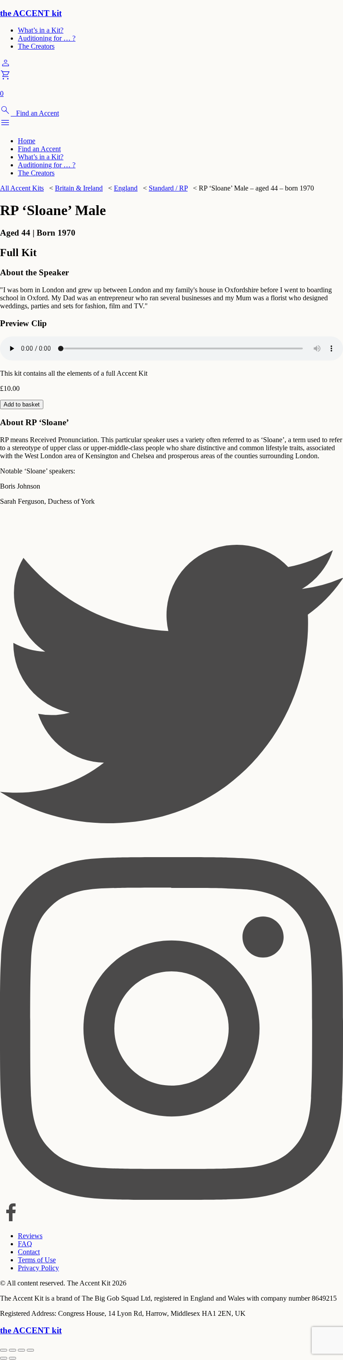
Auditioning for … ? (46, 38)
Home (26, 141)
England (126, 188)
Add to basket (22, 404)
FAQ (25, 1244)
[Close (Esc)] (30, 1350)
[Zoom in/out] (3, 1350)
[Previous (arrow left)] (3, 1358)
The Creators (36, 46)
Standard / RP (168, 188)
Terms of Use (37, 1260)
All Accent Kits (22, 188)
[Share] (21, 1350)
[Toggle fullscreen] (12, 1350)
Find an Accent (39, 149)
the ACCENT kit (31, 13)
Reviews (30, 1236)
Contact (29, 1252)
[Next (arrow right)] (12, 1358)
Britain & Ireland (79, 188)
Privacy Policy (38, 1268)
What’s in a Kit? (40, 30)
